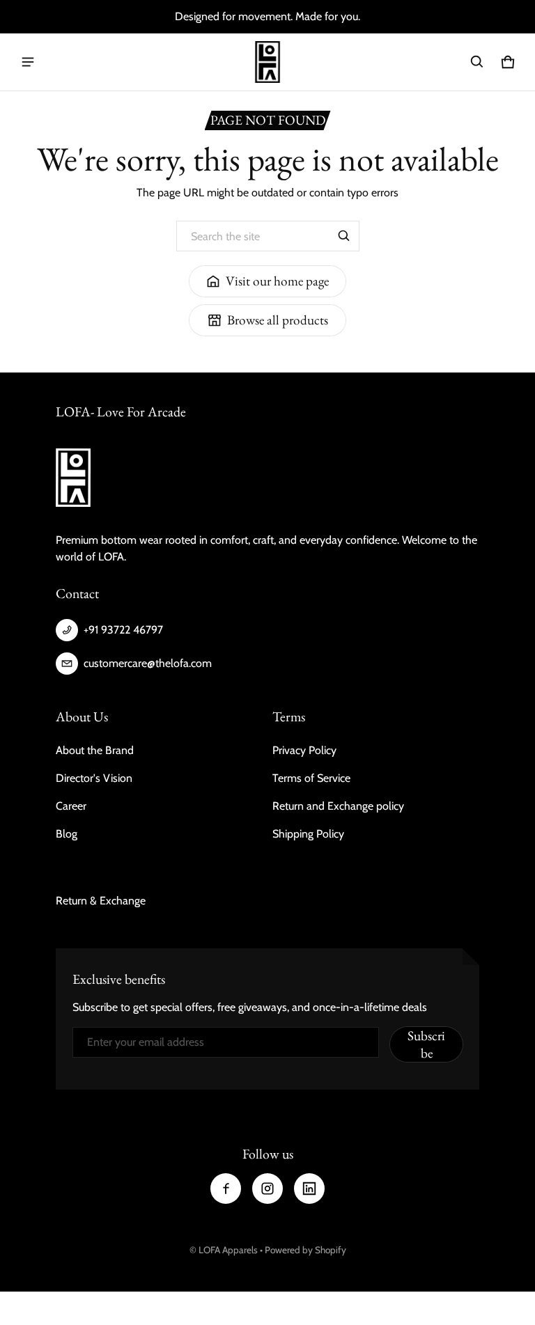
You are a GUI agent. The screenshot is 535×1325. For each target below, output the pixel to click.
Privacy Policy (304, 750)
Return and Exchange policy (338, 806)
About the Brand (95, 750)
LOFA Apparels (229, 1249)
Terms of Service (311, 778)
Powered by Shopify (305, 1249)
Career (71, 806)
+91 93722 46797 (123, 629)
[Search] (344, 236)
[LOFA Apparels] (267, 62)
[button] (477, 62)
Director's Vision (94, 778)
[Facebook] (225, 1188)
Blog (66, 833)
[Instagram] (267, 1188)
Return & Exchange (101, 900)
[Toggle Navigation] (28, 62)
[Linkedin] (309, 1188)
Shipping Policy (308, 833)
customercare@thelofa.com (148, 663)
